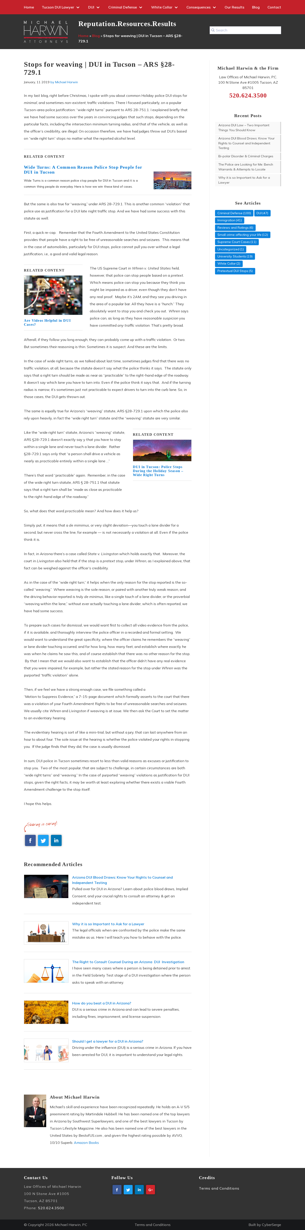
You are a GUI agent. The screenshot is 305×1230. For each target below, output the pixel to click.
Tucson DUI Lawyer (58, 7)
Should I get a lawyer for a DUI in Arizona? (107, 1041)
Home (29, 7)
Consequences (198, 7)
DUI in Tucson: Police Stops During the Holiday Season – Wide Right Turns (158, 471)
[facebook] (30, 840)
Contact (274, 7)
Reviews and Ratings (233, 228)
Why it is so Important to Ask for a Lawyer (108, 924)
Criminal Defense (122, 7)
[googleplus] (150, 1189)
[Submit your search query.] (213, 30)
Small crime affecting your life (239, 235)
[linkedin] (56, 840)
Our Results (234, 7)
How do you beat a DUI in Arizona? (101, 1003)
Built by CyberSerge (265, 1224)
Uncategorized (228, 249)
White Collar (161, 7)
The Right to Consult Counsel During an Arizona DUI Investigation (128, 962)
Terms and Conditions (219, 1188)
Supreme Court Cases (233, 242)
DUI (91, 7)
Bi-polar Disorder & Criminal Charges (245, 156)
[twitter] (43, 840)
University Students (231, 256)
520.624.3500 (51, 1207)
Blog (256, 7)
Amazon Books (86, 1142)
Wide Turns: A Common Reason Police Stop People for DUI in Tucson (83, 169)
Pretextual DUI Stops (232, 271)
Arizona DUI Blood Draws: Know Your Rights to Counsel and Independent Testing (246, 143)
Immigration (226, 220)
